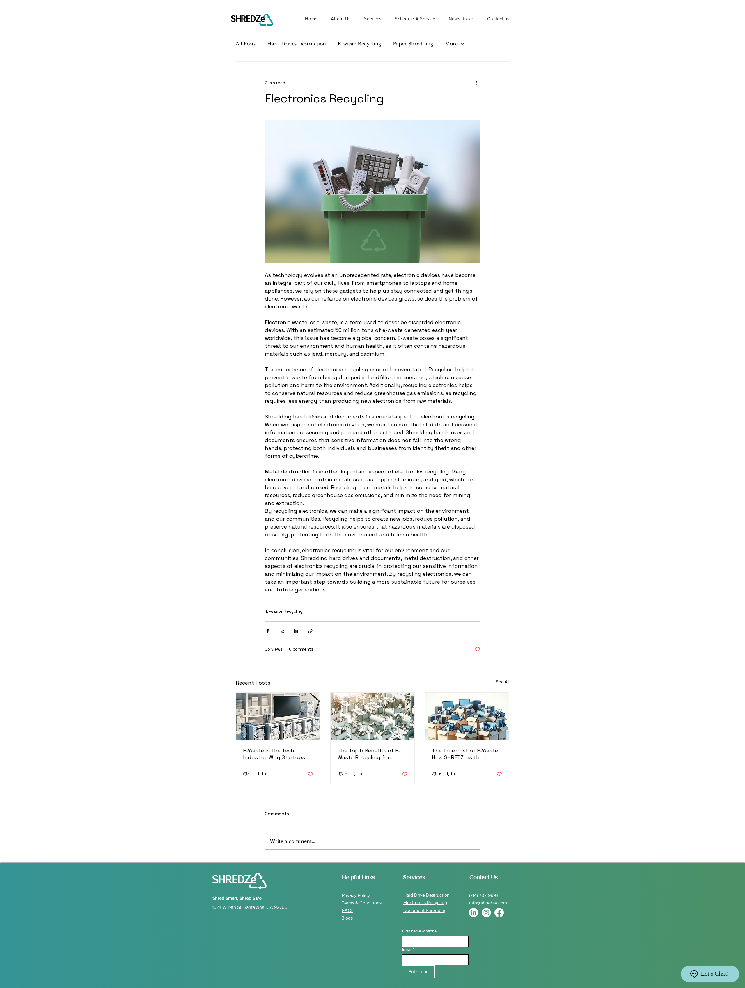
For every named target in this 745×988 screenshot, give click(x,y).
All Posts (246, 44)
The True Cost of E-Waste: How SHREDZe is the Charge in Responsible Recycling (465, 754)
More (451, 44)
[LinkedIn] (473, 912)
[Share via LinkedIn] (296, 631)
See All (502, 681)
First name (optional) (420, 931)
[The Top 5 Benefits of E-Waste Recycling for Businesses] (373, 716)
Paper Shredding (413, 44)
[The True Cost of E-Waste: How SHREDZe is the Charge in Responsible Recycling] (467, 716)
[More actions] (476, 82)
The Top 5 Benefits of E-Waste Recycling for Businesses (369, 754)
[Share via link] (310, 631)
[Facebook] (499, 912)
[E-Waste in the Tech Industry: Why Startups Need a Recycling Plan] (278, 716)
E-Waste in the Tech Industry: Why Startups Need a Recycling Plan (274, 754)
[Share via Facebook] (267, 631)
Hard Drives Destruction (296, 44)
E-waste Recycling (359, 44)
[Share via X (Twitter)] (282, 631)
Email (408, 949)
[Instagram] (486, 912)
